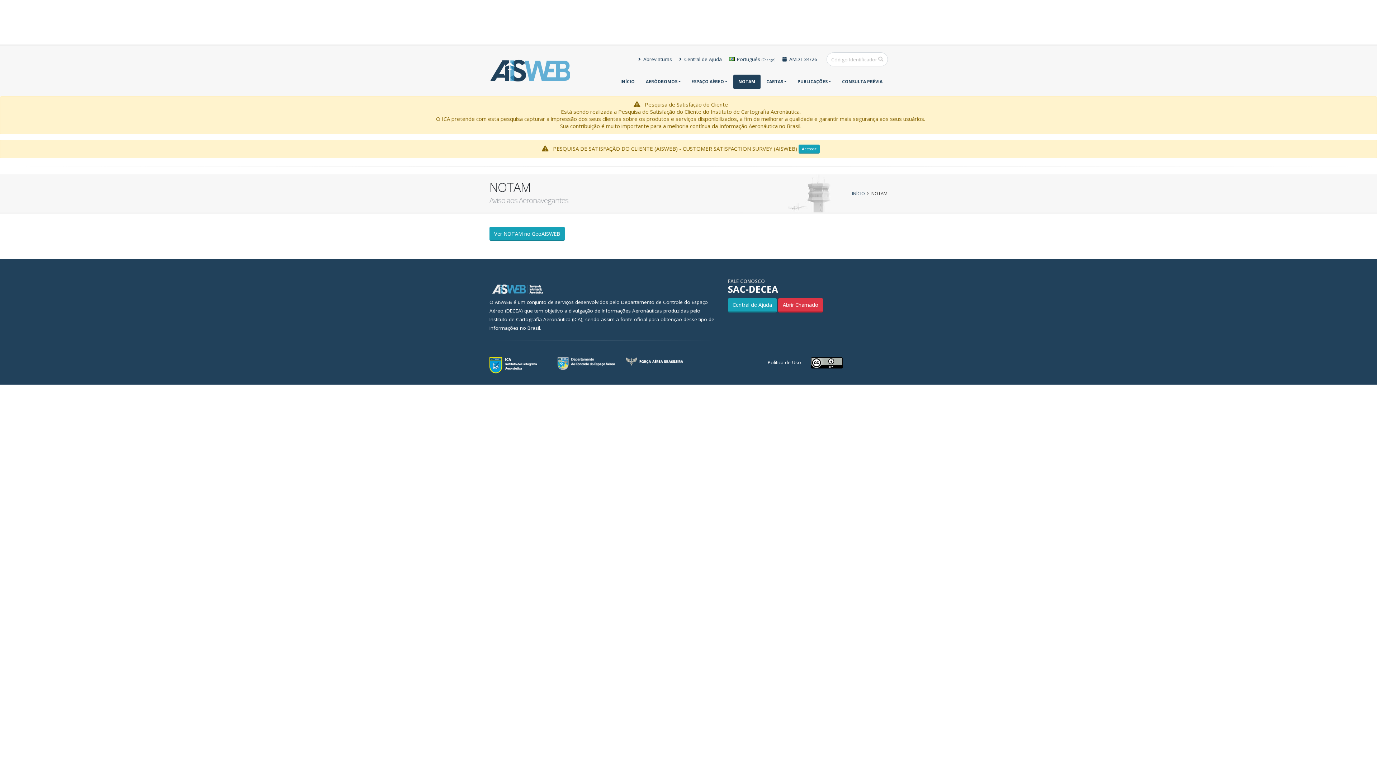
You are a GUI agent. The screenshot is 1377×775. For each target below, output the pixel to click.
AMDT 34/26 (802, 59)
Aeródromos (661, 82)
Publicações (813, 82)
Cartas (774, 82)
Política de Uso (784, 362)
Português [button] (755, 59)
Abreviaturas (657, 59)
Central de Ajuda (702, 59)
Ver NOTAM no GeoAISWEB (527, 233)
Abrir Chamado (800, 304)
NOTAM (746, 82)
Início (627, 82)
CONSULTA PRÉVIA (862, 82)
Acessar (809, 148)
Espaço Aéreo (707, 82)
